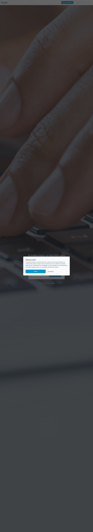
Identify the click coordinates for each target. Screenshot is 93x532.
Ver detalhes (51, 271)
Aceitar (35, 271)
